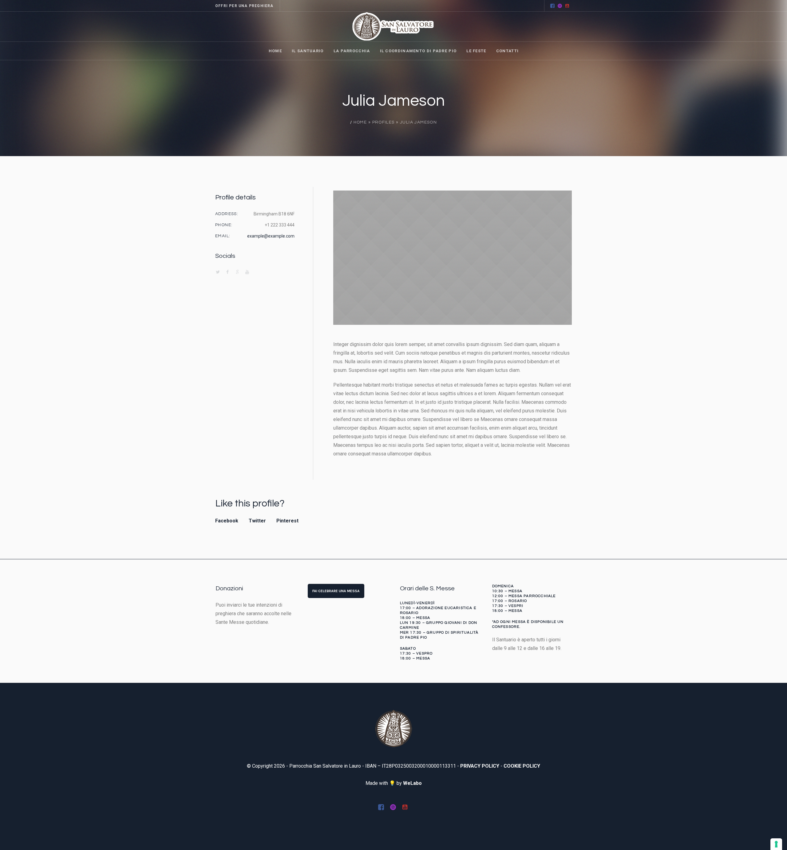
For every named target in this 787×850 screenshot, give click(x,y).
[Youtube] (567, 5)
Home (360, 122)
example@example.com (271, 236)
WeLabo (412, 783)
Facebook (226, 521)
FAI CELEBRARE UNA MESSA (336, 591)
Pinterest (287, 521)
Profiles (383, 122)
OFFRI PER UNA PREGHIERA (244, 6)
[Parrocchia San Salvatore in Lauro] (393, 728)
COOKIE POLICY (522, 766)
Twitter (257, 521)
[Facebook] (552, 5)
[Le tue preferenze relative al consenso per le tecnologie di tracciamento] (776, 844)
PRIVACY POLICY (479, 766)
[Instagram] (559, 5)
